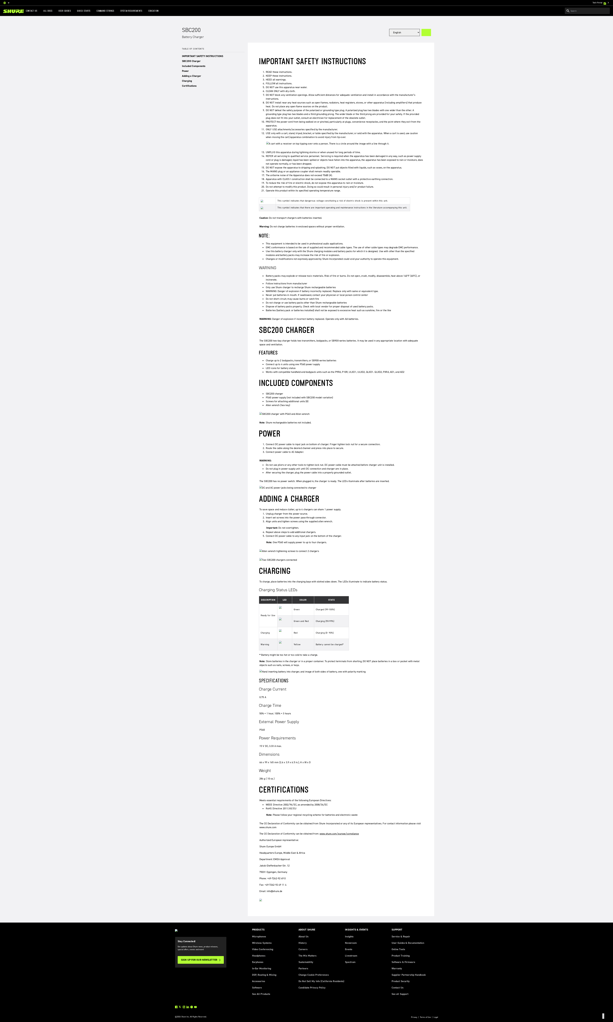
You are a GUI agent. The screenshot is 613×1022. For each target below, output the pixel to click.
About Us (303, 936)
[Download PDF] (426, 32)
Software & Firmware (403, 962)
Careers (303, 949)
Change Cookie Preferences (314, 974)
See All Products (261, 994)
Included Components (193, 66)
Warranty (397, 968)
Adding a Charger (191, 76)
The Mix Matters (308, 955)
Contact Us (397, 987)
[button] (213, 56)
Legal (436, 1017)
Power (185, 71)
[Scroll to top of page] (603, 1016)
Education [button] (153, 11)
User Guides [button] (65, 11)
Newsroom (351, 943)
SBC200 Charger (191, 61)
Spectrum (350, 962)
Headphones (258, 955)
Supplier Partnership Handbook (409, 974)
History (303, 943)
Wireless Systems (262, 943)
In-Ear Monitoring (261, 968)
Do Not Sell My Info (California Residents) (321, 981)
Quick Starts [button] (84, 11)
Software (257, 987)
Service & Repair (401, 936)
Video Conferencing (262, 949)
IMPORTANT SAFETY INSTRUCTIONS (202, 56)
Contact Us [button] (31, 11)
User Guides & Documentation (408, 943)
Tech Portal (601, 2)
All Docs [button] (48, 11)
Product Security (401, 981)
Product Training (401, 955)
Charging (187, 81)
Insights (349, 936)
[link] (13, 11)
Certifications (189, 85)
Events (348, 949)
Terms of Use (425, 1017)
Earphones (257, 962)
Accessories (258, 981)
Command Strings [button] (105, 11)
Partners (303, 968)
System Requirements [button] (131, 11)
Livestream (351, 955)
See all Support (400, 994)
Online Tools (398, 949)
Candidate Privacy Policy (312, 987)
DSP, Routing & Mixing (264, 974)
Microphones (259, 936)
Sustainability (306, 962)
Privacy (414, 1017)
